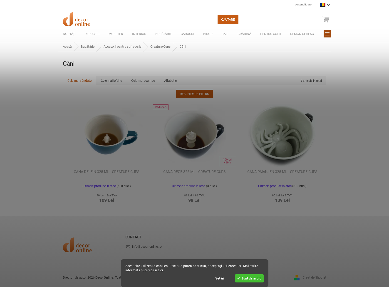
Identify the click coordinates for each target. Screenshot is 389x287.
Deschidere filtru (194, 94)
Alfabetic (170, 80)
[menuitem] (69, 33)
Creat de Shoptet (314, 277)
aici (160, 270)
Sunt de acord (251, 278)
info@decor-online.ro (147, 246)
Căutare (228, 19)
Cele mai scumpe (143, 80)
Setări (219, 278)
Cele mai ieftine (111, 80)
